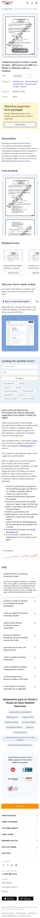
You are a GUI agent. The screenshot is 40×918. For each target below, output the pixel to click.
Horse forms (21, 395)
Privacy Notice (32, 913)
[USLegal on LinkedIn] (12, 865)
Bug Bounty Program (25, 916)
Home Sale (18, 387)
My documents (26, 446)
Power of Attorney (28, 391)
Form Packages (9, 815)
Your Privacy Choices (8, 913)
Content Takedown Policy (9, 916)
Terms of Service (21, 913)
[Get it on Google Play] (25, 899)
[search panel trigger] (27, 3)
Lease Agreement (9, 383)
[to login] (32, 3)
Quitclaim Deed (8, 395)
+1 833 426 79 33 (9, 874)
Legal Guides (7, 834)
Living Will (22, 383)
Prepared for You (10, 840)
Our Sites (6, 853)
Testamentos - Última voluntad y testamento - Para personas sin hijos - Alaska (25, 84)
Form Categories (9, 822)
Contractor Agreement (28, 399)
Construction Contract (10, 399)
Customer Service (10, 828)
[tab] (16, 301)
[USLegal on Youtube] (16, 865)
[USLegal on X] (3, 865)
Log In (34, 440)
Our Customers (9, 847)
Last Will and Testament (11, 391)
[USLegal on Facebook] (7, 865)
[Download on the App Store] (9, 899)
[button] (36, 3)
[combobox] (20, 366)
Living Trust (7, 387)
